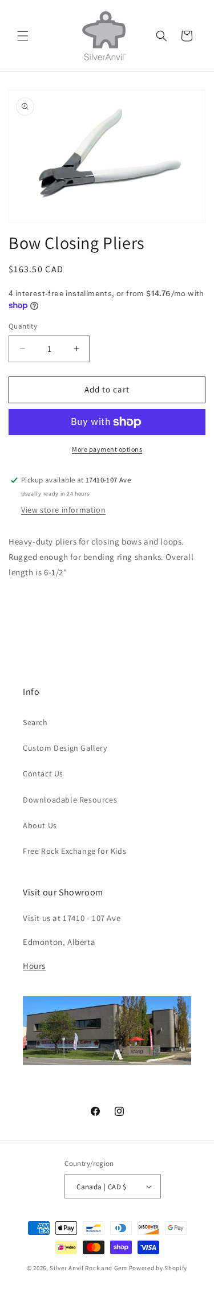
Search (35, 722)
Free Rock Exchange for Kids (74, 851)
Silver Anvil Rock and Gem (88, 1268)
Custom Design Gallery (65, 748)
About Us (40, 825)
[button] (22, 35)
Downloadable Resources (70, 800)
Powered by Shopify (158, 1268)
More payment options (107, 449)
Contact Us (43, 773)
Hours (34, 965)
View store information (63, 510)
